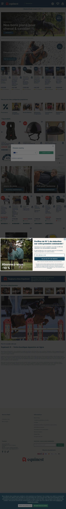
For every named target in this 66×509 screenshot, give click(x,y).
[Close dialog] (65, 239)
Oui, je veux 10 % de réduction (49, 258)
